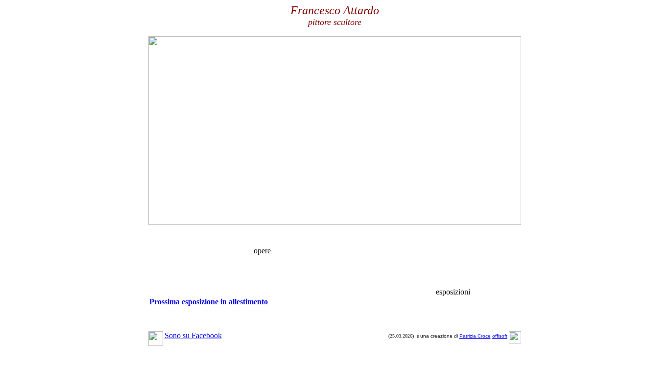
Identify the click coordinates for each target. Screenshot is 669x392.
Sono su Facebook (193, 335)
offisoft (499, 336)
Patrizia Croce (475, 336)
